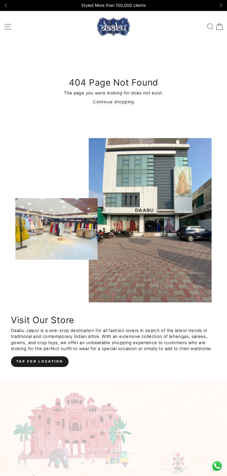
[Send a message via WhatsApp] (217, 466)
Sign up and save (112, 449)
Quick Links (112, 412)
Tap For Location (39, 361)
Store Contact (112, 431)
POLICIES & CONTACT (112, 394)
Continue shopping (113, 102)
